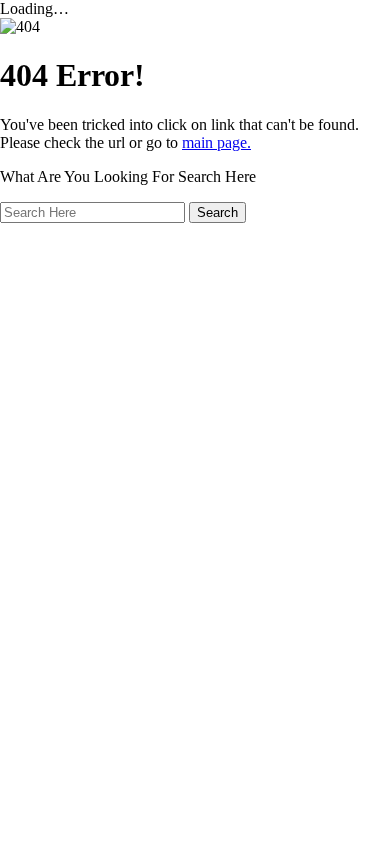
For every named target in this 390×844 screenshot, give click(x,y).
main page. (216, 142)
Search (217, 212)
